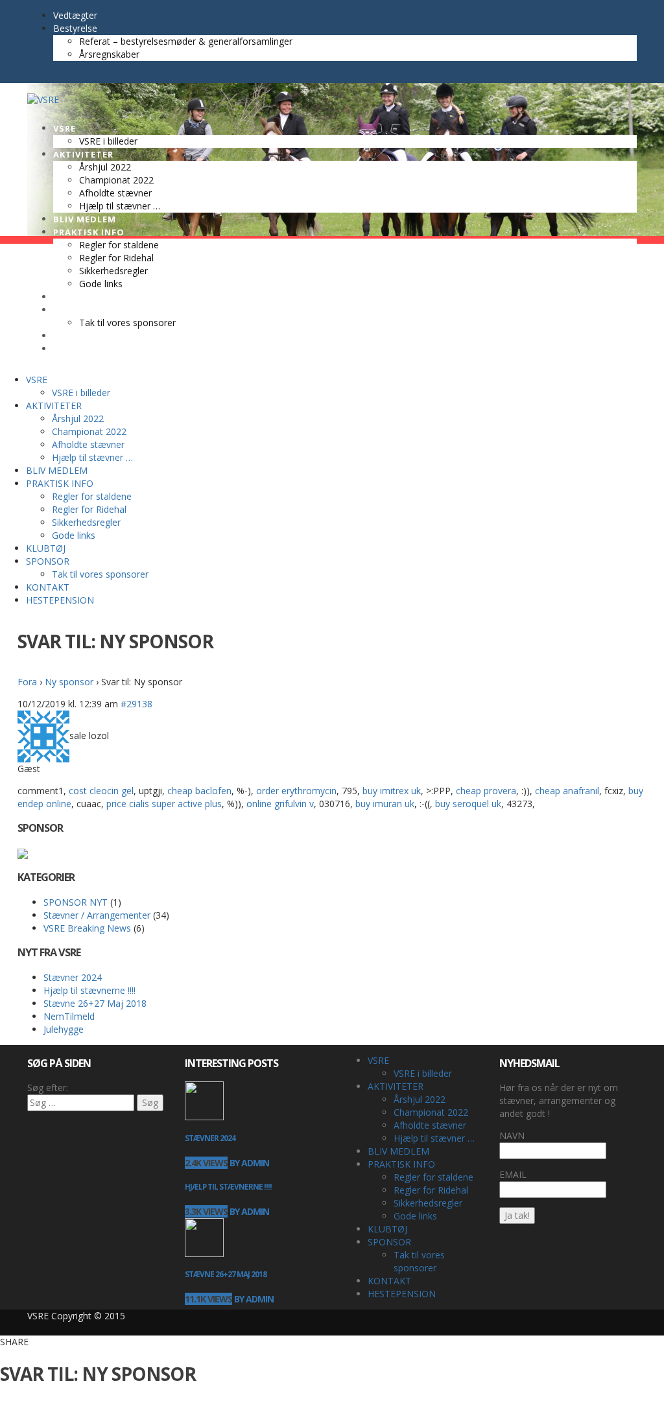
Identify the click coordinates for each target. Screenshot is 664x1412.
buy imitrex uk (391, 790)
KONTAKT (389, 1281)
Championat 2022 (431, 1112)
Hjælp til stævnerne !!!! (89, 990)
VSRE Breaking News (87, 928)
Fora (27, 682)
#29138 (136, 704)
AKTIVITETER (395, 1086)
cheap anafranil (567, 790)
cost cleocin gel (101, 790)
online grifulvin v (280, 803)
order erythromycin (296, 790)
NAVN (512, 1135)
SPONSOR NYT (75, 902)
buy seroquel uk (468, 803)
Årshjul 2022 (419, 1099)
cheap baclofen (199, 790)
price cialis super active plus (164, 803)
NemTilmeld (69, 1016)
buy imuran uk (384, 803)
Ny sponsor (69, 682)
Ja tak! (517, 1215)
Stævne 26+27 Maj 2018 (95, 1003)
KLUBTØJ (387, 1229)
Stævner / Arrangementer (96, 915)
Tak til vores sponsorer (419, 1261)
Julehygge (63, 1029)
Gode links (415, 1216)
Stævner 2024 (72, 977)
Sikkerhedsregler (428, 1203)
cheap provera (486, 790)
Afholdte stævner (430, 1125)
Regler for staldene (433, 1177)
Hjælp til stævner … (434, 1138)
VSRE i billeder (423, 1073)
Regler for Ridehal (431, 1190)
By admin (249, 1163)
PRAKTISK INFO (401, 1164)
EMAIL (513, 1174)
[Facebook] (33, 76)
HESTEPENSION (402, 1294)
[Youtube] (46, 76)
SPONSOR (389, 1242)
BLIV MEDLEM (398, 1151)
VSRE (378, 1060)
